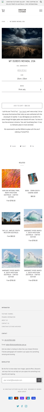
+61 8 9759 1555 (9, 340)
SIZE (22, 75)
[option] (22, 43)
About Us (5, 320)
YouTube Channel (7, 314)
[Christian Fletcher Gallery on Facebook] (22, 406)
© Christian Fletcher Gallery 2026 (15, 389)
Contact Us (5, 323)
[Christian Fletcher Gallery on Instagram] (26, 406)
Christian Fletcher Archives (11, 326)
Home (3, 21)
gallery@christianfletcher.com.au (16, 345)
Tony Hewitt (23, 111)
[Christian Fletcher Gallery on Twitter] (18, 406)
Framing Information (8, 317)
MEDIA (22, 86)
